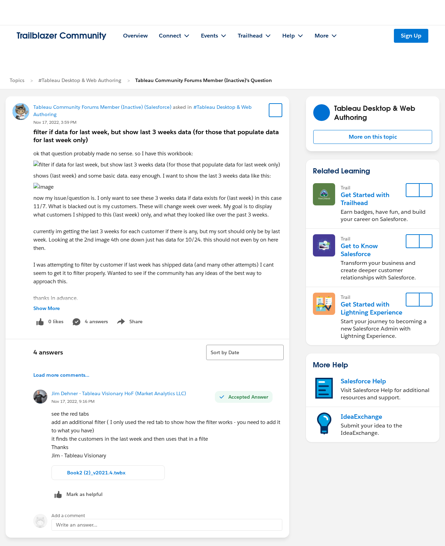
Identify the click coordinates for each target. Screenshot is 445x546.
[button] (372, 137)
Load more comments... (61, 375)
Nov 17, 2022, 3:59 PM (54, 122)
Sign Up (411, 35)
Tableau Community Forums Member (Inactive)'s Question (203, 80)
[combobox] (245, 352)
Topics (17, 80)
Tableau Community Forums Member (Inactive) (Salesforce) (102, 107)
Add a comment (68, 516)
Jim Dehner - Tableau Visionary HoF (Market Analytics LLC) (118, 393)
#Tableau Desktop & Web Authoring (79, 80)
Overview (135, 35)
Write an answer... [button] (76, 525)
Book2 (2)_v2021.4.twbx (96, 473)
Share (129, 322)
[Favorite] (275, 110)
